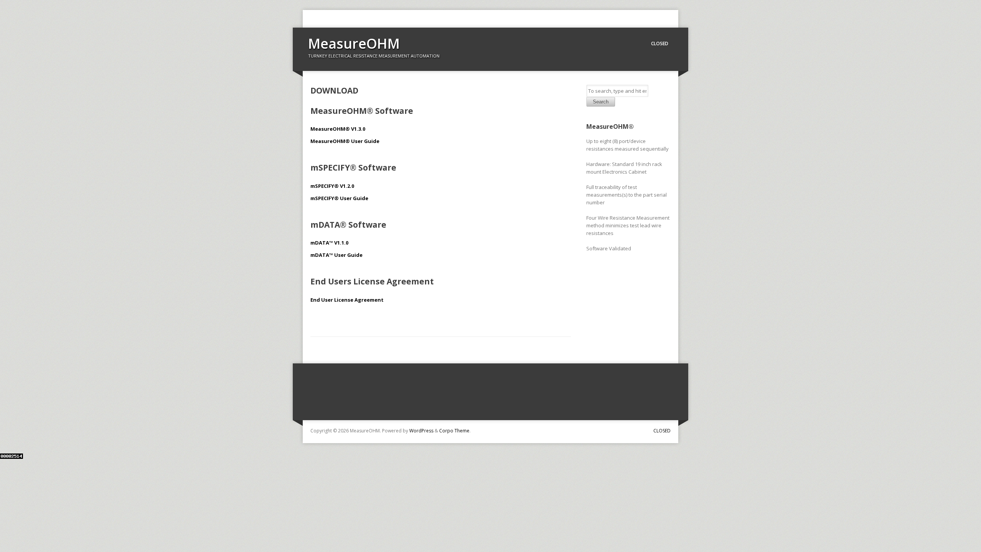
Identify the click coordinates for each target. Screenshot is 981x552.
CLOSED (659, 43)
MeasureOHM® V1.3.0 (337, 128)
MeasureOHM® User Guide (344, 141)
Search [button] (601, 102)
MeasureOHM (354, 43)
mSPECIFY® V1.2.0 (332, 185)
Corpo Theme (454, 430)
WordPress (421, 430)
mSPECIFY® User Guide (339, 198)
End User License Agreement (347, 299)
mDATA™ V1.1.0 (329, 242)
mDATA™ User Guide (336, 254)
